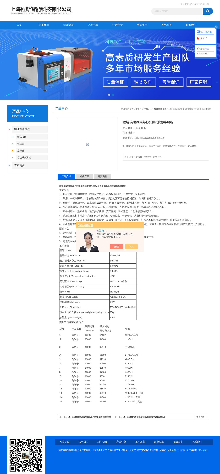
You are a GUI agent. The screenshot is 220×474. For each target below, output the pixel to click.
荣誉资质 (142, 25)
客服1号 (204, 38)
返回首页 (184, 4)
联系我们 (204, 4)
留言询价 (102, 176)
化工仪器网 (192, 450)
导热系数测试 (24, 157)
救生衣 (20, 143)
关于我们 (44, 25)
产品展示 (146, 109)
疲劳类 (20, 150)
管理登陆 (202, 450)
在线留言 (194, 4)
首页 (19, 25)
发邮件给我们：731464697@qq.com (144, 157)
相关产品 (84, 176)
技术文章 (117, 25)
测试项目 (21, 137)
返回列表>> (201, 417)
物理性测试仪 (22, 129)
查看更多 (19, 165)
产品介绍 (66, 176)
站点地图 (171, 450)
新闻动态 (68, 25)
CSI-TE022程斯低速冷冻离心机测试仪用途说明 (89, 417)
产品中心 (93, 25)
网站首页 (64, 441)
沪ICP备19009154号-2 (139, 450)
